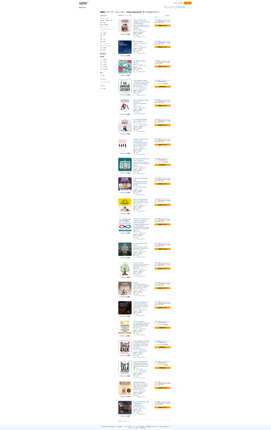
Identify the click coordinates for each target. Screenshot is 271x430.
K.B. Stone (138, 122)
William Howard (139, 86)
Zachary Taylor (139, 45)
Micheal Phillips (139, 288)
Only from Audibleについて (164, 426)
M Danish (138, 308)
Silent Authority (138, 41)
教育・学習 (102, 35)
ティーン (102, 30)
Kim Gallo (138, 186)
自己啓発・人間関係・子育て (106, 20)
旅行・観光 (102, 50)
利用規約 (120, 426)
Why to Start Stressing (140, 199)
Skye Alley (141, 187)
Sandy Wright (139, 29)
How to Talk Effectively (140, 362)
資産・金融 (102, 22)
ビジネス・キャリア (104, 18)
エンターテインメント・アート (107, 28)
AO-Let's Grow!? (138, 263)
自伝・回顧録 (103, 47)
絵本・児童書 (103, 33)
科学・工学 (102, 39)
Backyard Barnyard (139, 382)
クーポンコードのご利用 (133, 427)
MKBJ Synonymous (140, 406)
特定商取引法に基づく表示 (151, 426)
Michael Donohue (139, 268)
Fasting (135, 282)
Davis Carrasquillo (140, 146)
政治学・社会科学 (104, 24)
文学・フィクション (104, 26)
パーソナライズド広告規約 (138, 426)
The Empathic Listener (140, 80)
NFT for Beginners (139, 321)
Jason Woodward (139, 249)
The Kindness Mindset (140, 119)
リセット (115, 53)
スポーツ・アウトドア (105, 45)
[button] (108, 56)
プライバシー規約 (127, 426)
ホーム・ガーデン (104, 43)
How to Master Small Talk (141, 341)
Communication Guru (142, 89)
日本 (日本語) (142, 427)
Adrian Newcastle (142, 30)
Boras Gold (138, 327)
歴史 (101, 37)
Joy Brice (138, 203)
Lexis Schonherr (139, 64)
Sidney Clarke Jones (140, 389)
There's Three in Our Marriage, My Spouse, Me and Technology (141, 21)
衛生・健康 (102, 41)
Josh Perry (138, 106)
